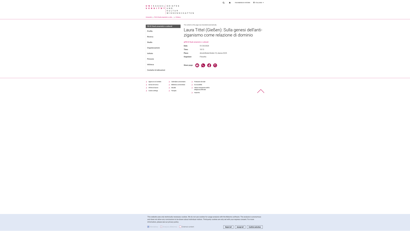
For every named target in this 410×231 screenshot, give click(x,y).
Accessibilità (198, 84)
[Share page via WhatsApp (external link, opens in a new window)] (203, 67)
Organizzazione (153, 48)
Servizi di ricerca (153, 84)
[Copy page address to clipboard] (215, 67)
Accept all (240, 227)
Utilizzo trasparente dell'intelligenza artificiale (202, 88)
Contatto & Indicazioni (156, 70)
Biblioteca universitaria (178, 84)
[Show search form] (224, 3)
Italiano (259, 2)
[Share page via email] (197, 67)
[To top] (260, 91)
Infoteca (178, 17)
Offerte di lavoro (153, 87)
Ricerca (150, 37)
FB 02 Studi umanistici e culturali (159, 26)
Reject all (228, 227)
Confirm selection (255, 227)
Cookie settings (153, 90)
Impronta (197, 92)
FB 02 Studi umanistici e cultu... (163, 17)
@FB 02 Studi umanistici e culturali (196, 42)
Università (149, 17)
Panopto (173, 90)
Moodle (173, 87)
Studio (149, 42)
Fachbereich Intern (242, 2)
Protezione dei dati (199, 81)
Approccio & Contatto (155, 81)
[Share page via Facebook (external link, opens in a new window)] (209, 67)
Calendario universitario (178, 81)
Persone (150, 59)
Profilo (150, 31)
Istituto (150, 53)
